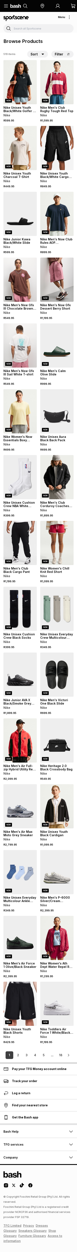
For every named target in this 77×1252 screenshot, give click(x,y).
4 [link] (35, 1055)
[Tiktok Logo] (21, 1187)
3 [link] (27, 1055)
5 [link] (44, 1055)
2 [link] (18, 1055)
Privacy (28, 1225)
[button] (42, 5)
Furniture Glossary (32, 1236)
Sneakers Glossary (32, 1230)
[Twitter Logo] (14, 1187)
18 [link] (60, 1055)
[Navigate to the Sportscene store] (16, 18)
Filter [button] (59, 54)
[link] (68, 1055)
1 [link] (9, 1055)
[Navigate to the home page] (15, 6)
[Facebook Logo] (30, 1187)
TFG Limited (12, 1225)
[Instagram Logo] (6, 1187)
